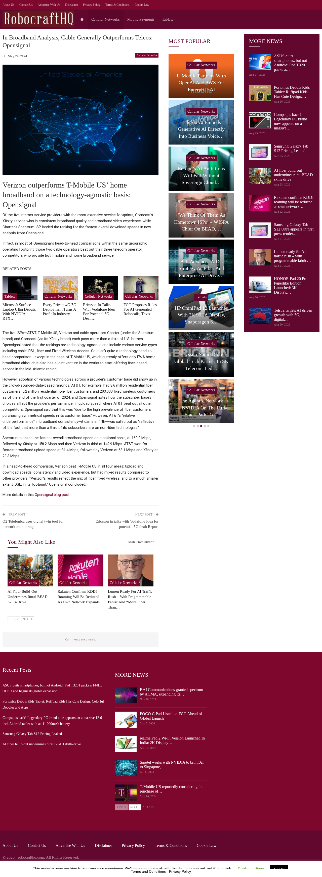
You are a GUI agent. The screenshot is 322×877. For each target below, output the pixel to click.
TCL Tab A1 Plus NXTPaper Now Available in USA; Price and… (204, 175)
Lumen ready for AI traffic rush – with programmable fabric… (292, 256)
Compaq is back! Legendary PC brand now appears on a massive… (290, 121)
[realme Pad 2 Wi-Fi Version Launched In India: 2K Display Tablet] (126, 744)
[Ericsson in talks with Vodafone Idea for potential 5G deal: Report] (100, 288)
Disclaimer (71, 5)
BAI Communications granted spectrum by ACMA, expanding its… (171, 691)
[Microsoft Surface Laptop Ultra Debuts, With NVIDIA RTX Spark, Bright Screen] (20, 288)
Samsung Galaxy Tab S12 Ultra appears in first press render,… (293, 229)
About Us (8, 5)
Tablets (167, 19)
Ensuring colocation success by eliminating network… (204, 407)
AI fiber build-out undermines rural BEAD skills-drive (293, 174)
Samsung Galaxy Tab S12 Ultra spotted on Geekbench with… (204, 82)
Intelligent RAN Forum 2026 (204, 271)
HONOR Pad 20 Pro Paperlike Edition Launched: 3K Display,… (290, 285)
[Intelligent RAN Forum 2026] (204, 262)
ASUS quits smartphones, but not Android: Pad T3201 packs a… (290, 63)
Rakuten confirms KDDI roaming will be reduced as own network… (293, 202)
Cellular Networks (105, 19)
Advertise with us (49, 5)
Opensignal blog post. (52, 494)
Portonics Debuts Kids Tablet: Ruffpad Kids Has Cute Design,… (292, 92)
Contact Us (26, 5)
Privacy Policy (91, 5)
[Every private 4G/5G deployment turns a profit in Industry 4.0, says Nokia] (60, 288)
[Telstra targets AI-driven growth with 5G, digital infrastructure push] (260, 316)
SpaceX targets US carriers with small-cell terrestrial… (204, 222)
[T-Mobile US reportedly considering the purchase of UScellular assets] (126, 792)
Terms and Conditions (148, 871)
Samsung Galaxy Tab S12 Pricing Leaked (291, 148)
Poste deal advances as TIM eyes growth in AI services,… (204, 315)
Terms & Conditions (117, 5)
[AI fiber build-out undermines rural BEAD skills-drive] (30, 570)
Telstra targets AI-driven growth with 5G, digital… (293, 314)
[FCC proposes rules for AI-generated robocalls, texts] (141, 288)
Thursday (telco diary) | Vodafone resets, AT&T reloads (204, 361)
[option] (204, 239)
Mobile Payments (140, 19)
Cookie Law (142, 5)
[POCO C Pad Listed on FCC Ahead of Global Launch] (126, 720)
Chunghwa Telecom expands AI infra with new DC (204, 129)
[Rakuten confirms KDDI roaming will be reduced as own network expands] (80, 570)
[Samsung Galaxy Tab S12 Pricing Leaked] (260, 152)
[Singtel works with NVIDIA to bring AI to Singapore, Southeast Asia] (126, 768)
